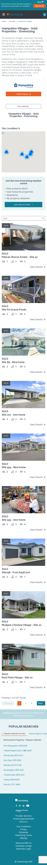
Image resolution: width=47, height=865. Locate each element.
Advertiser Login (23, 848)
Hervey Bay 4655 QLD (13, 755)
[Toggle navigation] (4, 14)
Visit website (23, 106)
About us (23, 821)
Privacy (23, 829)
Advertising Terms (23, 835)
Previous (8, 703)
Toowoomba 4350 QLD (14, 774)
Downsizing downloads (23, 818)
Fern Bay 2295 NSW (12, 760)
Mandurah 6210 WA (12, 765)
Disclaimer (23, 832)
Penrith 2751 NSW (12, 784)
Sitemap (23, 838)
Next (40, 703)
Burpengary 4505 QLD (14, 770)
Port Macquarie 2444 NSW (15, 745)
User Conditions (23, 826)
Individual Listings (23, 846)
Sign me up (39, 6)
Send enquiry (23, 94)
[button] (27, 157)
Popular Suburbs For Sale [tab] (14, 733)
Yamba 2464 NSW (12, 779)
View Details (36, 266)
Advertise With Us (24, 843)
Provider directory (23, 815)
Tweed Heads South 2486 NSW (17, 750)
